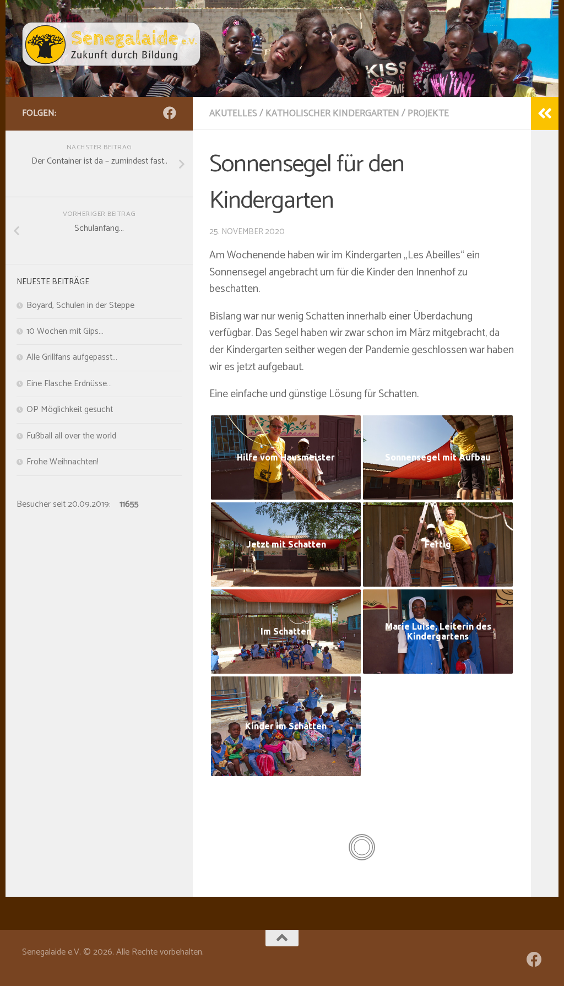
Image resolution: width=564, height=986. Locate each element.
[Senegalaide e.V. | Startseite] (111, 44)
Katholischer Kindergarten (332, 113)
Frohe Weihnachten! (62, 462)
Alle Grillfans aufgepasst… (71, 357)
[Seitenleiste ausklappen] (544, 113)
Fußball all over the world (71, 436)
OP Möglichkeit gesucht (69, 410)
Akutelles (233, 113)
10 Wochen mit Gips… (65, 331)
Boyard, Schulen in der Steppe (80, 306)
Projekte (428, 113)
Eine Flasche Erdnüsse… (69, 384)
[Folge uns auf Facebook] (169, 113)
